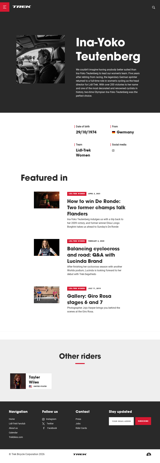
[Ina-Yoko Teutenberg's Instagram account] (113, 150)
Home (12, 419)
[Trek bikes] (80, 454)
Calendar (13, 432)
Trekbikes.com (16, 437)
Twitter (50, 423)
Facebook (52, 428)
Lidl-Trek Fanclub (17, 423)
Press (78, 419)
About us (13, 428)
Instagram (51, 419)
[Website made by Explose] (149, 454)
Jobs (78, 423)
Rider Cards (81, 428)
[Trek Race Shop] (21, 6)
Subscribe (143, 421)
